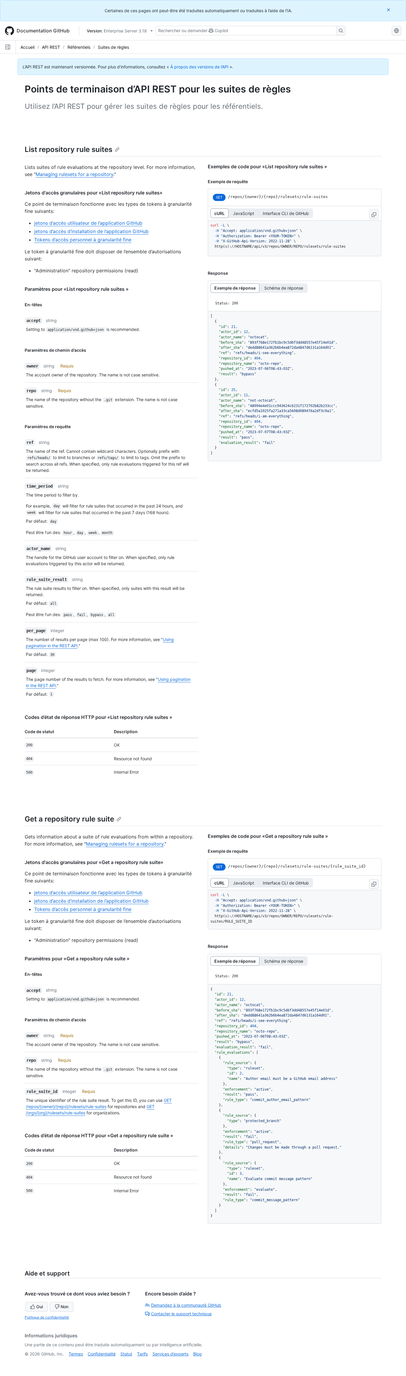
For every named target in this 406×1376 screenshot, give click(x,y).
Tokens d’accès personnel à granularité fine (82, 240)
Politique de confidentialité (47, 1317)
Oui (39, 1306)
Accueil (27, 47)
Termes (76, 1353)
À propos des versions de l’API (199, 66)
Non (64, 1306)
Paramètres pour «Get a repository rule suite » (77, 959)
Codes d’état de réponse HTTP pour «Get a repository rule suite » (99, 1135)
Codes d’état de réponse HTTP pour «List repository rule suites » (98, 717)
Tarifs (142, 1353)
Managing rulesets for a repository (74, 174)
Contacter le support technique (181, 1313)
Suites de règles (113, 47)
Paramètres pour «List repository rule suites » (77, 289)
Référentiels (78, 47)
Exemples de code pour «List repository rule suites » (267, 166)
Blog (197, 1353)
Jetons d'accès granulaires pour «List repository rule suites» (94, 193)
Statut (126, 1353)
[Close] (389, 9)
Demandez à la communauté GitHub (186, 1305)
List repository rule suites (68, 149)
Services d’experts (170, 1353)
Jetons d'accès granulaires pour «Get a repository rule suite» (94, 862)
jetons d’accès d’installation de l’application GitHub (91, 231)
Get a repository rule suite (69, 819)
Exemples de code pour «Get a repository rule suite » (268, 836)
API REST (51, 47)
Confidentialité (102, 1353)
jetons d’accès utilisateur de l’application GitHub (88, 223)
